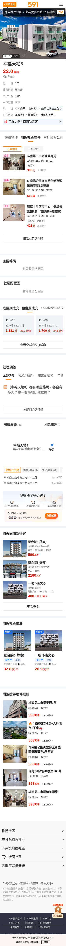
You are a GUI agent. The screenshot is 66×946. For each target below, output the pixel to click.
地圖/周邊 (51, 424)
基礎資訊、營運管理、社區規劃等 (34, 114)
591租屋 (29, 923)
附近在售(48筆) (33, 238)
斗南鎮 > (36, 883)
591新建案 (32, 918)
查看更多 (33, 606)
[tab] (12, 149)
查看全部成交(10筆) (33, 344)
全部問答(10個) (33, 409)
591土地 (47, 918)
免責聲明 (14, 927)
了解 (60, 12)
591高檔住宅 (45, 923)
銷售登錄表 (54, 307)
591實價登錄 (15, 918)
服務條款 (29, 927)
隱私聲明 (33, 942)
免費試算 (51, 515)
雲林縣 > (25, 883)
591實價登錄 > (11, 883)
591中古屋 (14, 923)
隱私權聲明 (44, 927)
